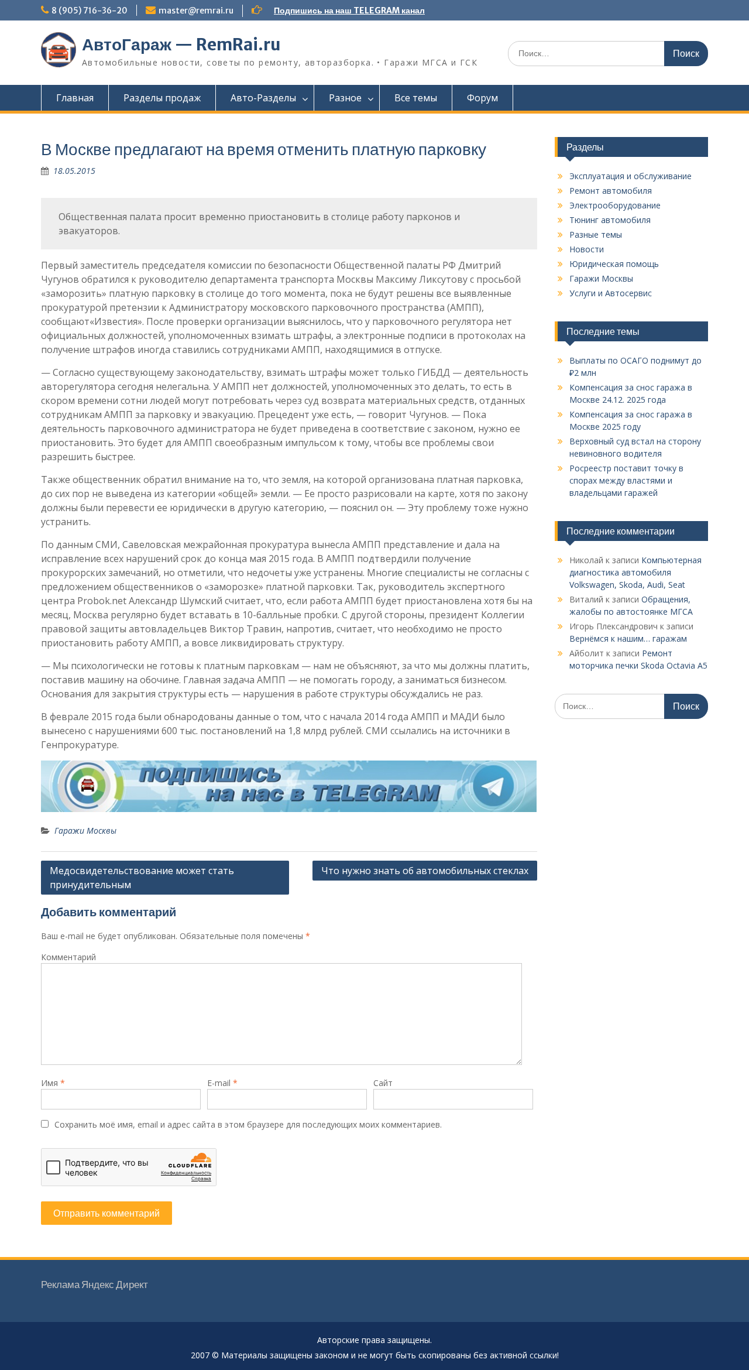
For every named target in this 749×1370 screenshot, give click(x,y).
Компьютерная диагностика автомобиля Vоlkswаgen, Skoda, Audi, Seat (635, 572)
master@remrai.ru (196, 10)
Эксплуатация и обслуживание (630, 175)
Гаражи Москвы (85, 830)
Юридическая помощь (614, 263)
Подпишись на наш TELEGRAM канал (349, 10)
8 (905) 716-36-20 (89, 10)
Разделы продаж (162, 97)
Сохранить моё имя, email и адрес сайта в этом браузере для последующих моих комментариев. (248, 1124)
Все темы (415, 97)
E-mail (222, 1082)
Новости (586, 249)
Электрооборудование (615, 205)
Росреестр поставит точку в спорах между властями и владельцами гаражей (626, 480)
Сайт (383, 1082)
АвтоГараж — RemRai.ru (181, 44)
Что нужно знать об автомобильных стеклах (424, 870)
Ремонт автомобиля (610, 190)
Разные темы (595, 234)
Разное (345, 97)
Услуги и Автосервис (610, 293)
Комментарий (68, 957)
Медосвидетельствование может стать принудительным (142, 877)
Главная (75, 97)
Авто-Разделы (263, 97)
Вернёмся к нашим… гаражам (628, 638)
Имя (53, 1082)
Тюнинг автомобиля (610, 219)
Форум (482, 97)
